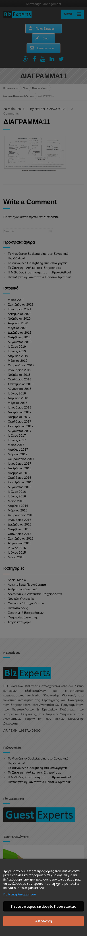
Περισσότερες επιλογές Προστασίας (43, 906)
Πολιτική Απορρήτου (19, 894)
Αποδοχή (43, 921)
